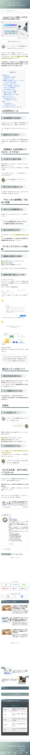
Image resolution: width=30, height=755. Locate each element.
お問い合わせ (22, 748)
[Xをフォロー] (10, 544)
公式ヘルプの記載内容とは (10, 87)
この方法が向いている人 (10, 105)
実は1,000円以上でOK (9, 89)
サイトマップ (8, 750)
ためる (5, 709)
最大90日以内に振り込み (10, 98)
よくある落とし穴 (8, 103)
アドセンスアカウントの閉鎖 (9, 91)
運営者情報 (22, 750)
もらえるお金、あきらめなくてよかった (12, 107)
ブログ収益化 (15, 554)
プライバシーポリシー (8, 748)
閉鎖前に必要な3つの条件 (10, 92)
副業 (21, 554)
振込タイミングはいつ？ (8, 96)
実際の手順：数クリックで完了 (11, 94)
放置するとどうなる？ (9, 79)
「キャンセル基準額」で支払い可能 (10, 85)
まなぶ (5, 729)
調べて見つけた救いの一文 (10, 84)
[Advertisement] (15, 569)
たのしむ (5, 724)
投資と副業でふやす (7, 554)
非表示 (14, 72)
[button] (27, 549)
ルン (10, 517)
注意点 (3, 101)
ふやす (5, 714)
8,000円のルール (6, 75)
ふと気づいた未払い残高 (10, 82)
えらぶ (5, 719)
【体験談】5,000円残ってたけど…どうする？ (13, 80)
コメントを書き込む (15, 694)
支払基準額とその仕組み (10, 77)
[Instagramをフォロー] (12, 544)
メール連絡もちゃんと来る (10, 100)
